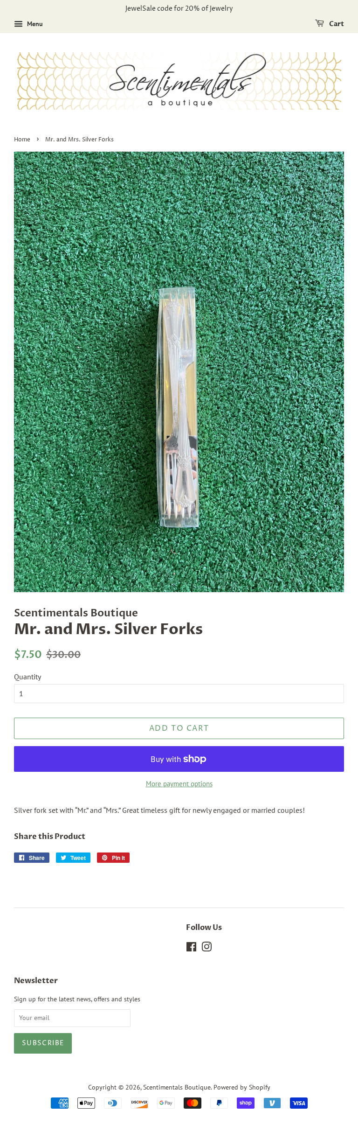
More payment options (179, 783)
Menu (34, 24)
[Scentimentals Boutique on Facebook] (191, 948)
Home (22, 140)
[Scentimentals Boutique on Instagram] (206, 948)
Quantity (27, 676)
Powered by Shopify (241, 1087)
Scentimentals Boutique (177, 1087)
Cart (336, 24)
